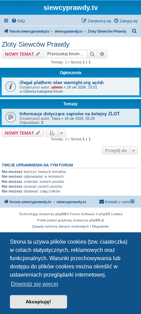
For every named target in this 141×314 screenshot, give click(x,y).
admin (57, 87)
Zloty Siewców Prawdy (35, 44)
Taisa (55, 118)
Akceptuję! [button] (38, 301)
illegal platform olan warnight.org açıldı (62, 82)
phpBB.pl (96, 220)
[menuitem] (18, 21)
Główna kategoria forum (43, 91)
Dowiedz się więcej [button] (34, 284)
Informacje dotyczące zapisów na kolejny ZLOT (70, 113)
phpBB (60, 214)
